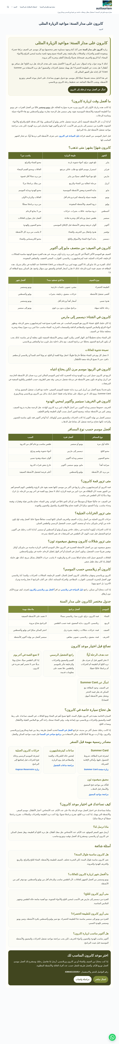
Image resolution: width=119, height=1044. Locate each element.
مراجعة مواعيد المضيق (99, 794)
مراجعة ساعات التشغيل (63, 765)
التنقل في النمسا (65, 730)
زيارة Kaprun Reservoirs (27, 769)
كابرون (101, 29)
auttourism (104, 8)
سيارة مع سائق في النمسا (47, 7)
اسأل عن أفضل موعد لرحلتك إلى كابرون (87, 89)
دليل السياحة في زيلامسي (72, 589)
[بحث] (8, 7)
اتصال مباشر (100, 979)
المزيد (15, 7)
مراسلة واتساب (82, 979)
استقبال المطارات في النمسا (28, 7)
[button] (112, 1037)
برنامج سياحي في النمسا (50, 734)
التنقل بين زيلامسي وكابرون (42, 589)
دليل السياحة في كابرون (69, 136)
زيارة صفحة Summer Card (96, 769)
